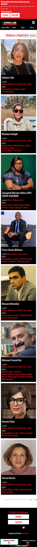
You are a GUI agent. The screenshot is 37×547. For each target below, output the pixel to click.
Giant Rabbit (25, 533)
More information (7, 11)
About (22, 27)
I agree (5, 15)
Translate (32, 35)
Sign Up (18, 522)
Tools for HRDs (5, 27)
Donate (14, 27)
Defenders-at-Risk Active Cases (27, 541)
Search (31, 27)
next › (31, 500)
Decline (15, 15)
